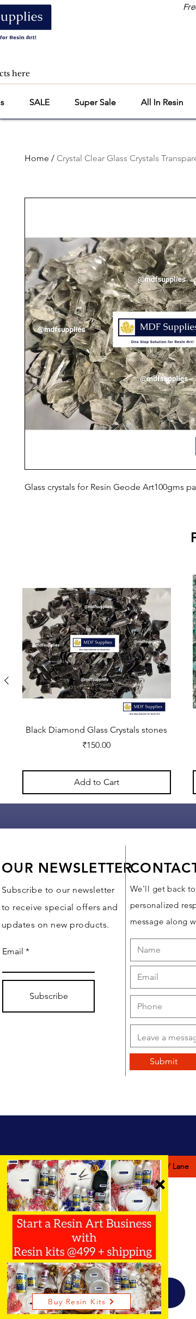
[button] (160, 1185)
